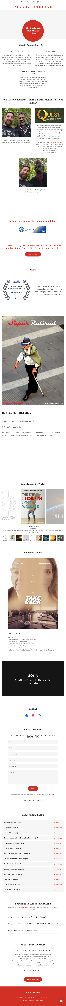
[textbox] (33, 742)
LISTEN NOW (33, 254)
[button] (58, 822)
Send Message (33, 979)
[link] (33, 7)
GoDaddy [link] (32, 1000)
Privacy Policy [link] (39, 794)
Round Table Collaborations (53, 142)
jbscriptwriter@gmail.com (28, 907)
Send (33, 788)
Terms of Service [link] (48, 794)
